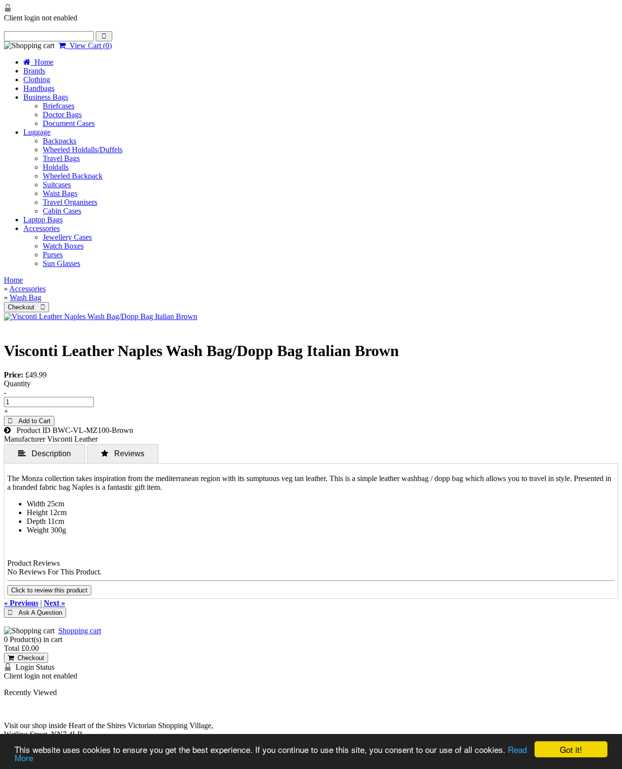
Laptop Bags (43, 219)
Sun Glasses (61, 263)
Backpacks (59, 141)
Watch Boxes (63, 246)
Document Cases (69, 123)
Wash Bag (25, 297)
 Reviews (122, 453)
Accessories (41, 228)
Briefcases (58, 106)
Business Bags (45, 97)
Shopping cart (79, 630)
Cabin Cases (62, 211)
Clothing (36, 79)
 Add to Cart (29, 421)
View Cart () (89, 45)
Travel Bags (61, 158)
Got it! (571, 749)
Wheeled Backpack (73, 176)
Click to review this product (49, 590)
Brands (34, 71)
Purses (53, 254)
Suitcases (57, 184)
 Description (44, 453)
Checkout (29, 658)
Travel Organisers (70, 202)
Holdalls (56, 167)
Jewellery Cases (67, 237)
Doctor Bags (62, 114)
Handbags (38, 88)
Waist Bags (60, 193)
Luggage (37, 132)
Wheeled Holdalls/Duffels (82, 149)
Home (42, 62)
